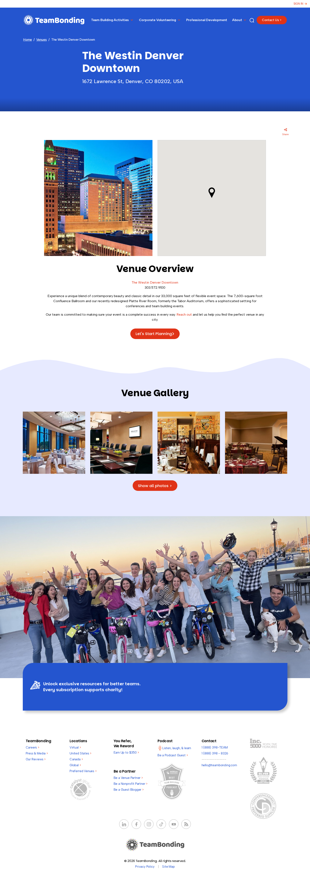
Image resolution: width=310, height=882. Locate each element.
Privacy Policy (144, 867)
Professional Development (206, 20)
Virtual (75, 747)
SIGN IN (298, 3)
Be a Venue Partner (128, 778)
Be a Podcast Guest (173, 755)
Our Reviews (36, 759)
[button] (211, 192)
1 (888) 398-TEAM (215, 747)
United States (80, 753)
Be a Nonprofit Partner (131, 784)
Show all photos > (155, 485)
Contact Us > (272, 20)
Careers (32, 747)
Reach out (184, 314)
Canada (76, 759)
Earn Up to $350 (126, 752)
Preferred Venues (83, 771)
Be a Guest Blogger (129, 790)
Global (75, 765)
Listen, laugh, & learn (176, 748)
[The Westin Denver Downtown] (54, 442)
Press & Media (37, 753)
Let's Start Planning (154, 333)
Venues (41, 40)
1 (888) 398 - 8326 (215, 753)
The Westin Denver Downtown (155, 282)
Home (27, 40)
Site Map (168, 867)
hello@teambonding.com (219, 765)
